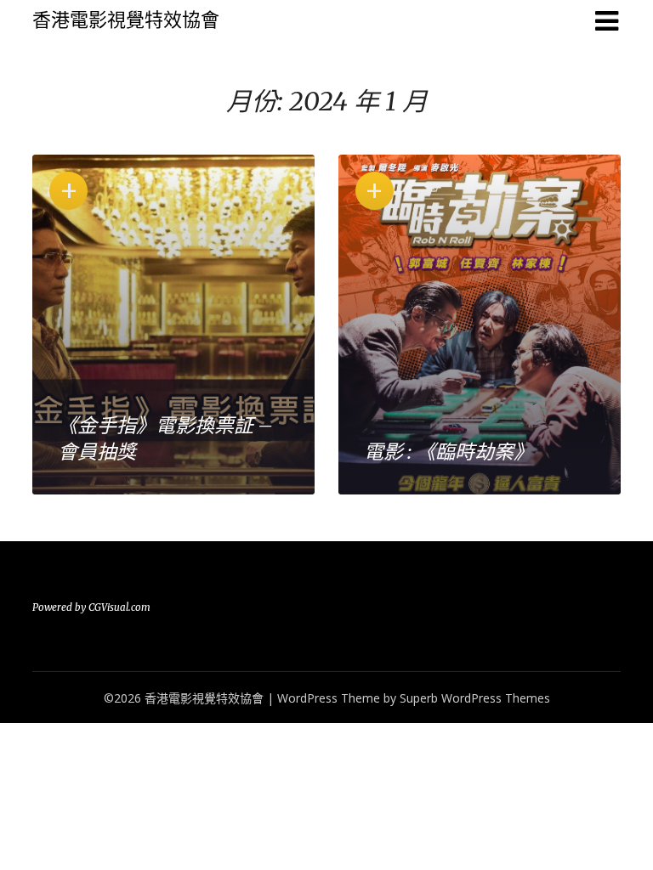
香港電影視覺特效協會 (125, 19)
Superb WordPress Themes (475, 698)
